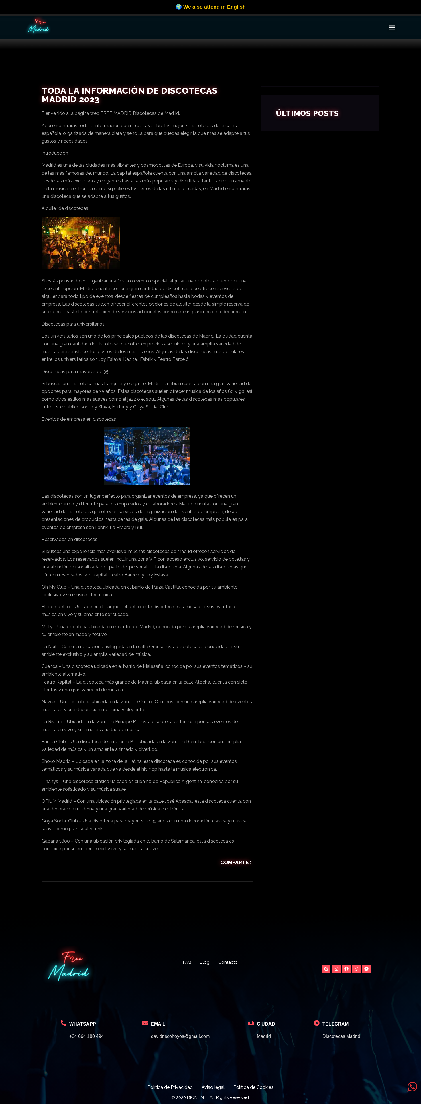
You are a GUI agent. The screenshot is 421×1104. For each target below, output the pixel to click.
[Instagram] (336, 969)
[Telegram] (366, 969)
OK (293, 9)
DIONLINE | (197, 1097)
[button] (392, 27)
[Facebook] (346, 969)
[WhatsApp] (63, 1023)
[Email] (145, 1023)
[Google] (326, 969)
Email (158, 1024)
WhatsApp (82, 1024)
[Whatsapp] (356, 969)
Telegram (335, 1024)
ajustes (260, 11)
